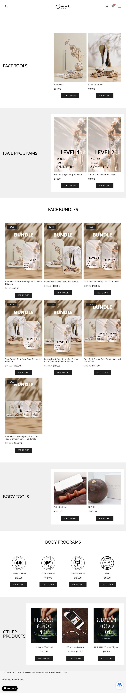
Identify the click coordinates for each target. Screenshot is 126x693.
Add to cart (70, 96)
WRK (107, 573)
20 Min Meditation (75, 647)
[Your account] (107, 6)
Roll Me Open (60, 507)
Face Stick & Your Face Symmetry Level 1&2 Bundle (102, 360)
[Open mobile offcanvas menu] (119, 6)
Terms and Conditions (12, 679)
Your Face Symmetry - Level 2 (102, 174)
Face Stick (59, 84)
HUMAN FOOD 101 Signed (106, 647)
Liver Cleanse (48, 573)
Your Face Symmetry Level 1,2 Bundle (101, 281)
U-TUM (91, 507)
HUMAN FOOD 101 (44, 647)
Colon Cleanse (78, 573)
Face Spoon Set (95, 84)
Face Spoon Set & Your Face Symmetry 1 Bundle (23, 360)
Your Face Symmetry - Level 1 (68, 174)
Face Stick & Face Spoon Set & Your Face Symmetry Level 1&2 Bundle (22, 437)
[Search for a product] (6, 6)
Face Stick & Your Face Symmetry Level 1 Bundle (23, 282)
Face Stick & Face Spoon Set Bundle (61, 282)
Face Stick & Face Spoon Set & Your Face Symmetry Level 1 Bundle (61, 360)
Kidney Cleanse (19, 573)
